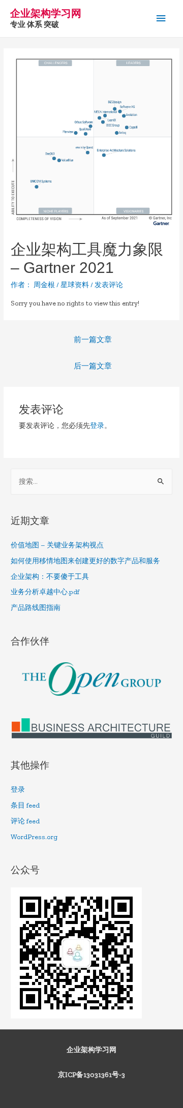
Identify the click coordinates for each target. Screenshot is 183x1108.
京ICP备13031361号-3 (91, 1074)
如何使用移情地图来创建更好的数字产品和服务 (85, 561)
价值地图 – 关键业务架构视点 (57, 545)
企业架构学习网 (45, 13)
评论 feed (25, 821)
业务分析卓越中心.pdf (45, 592)
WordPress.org (34, 837)
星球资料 (74, 285)
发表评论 (109, 285)
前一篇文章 (93, 339)
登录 (97, 425)
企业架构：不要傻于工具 (50, 576)
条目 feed (25, 805)
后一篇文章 (93, 366)
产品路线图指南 (35, 607)
